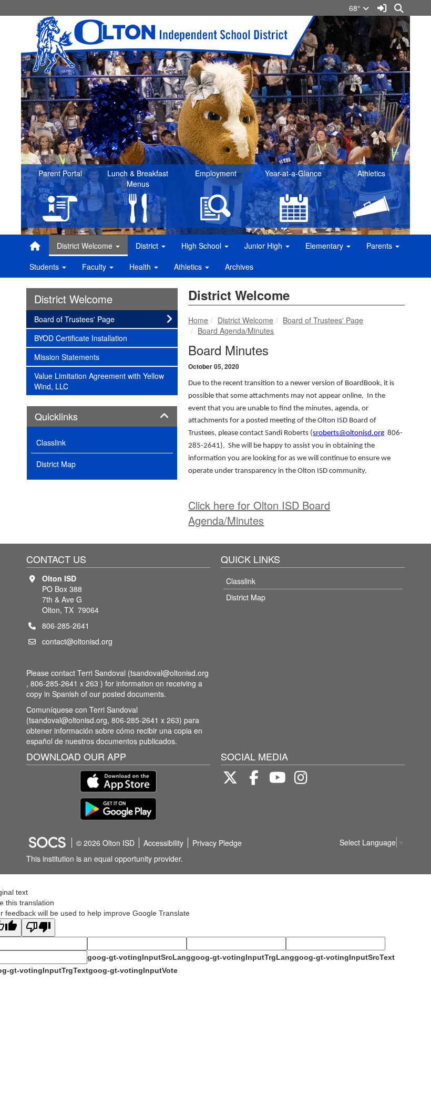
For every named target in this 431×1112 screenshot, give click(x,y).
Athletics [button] (189, 266)
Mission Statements (66, 356)
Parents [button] (380, 245)
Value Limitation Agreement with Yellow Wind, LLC (99, 380)
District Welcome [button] (86, 245)
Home (198, 320)
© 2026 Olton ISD (105, 843)
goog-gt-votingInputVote (133, 970)
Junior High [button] (264, 245)
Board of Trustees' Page (323, 320)
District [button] (148, 245)
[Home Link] (35, 245)
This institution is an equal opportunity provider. (104, 858)
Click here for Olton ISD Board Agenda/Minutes (259, 512)
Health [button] (141, 266)
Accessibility (163, 843)
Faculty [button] (95, 266)
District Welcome (245, 320)
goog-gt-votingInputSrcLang (139, 957)
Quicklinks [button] (68, 416)
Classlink (51, 442)
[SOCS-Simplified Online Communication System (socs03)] (46, 843)
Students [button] (45, 266)
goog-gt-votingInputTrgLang (242, 957)
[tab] (102, 416)
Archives (239, 266)
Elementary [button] (325, 245)
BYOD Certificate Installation (80, 337)
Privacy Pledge (217, 843)
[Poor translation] (38, 927)
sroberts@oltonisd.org (348, 433)
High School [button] (202, 245)
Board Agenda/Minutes (236, 330)
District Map (56, 464)
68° (356, 8)
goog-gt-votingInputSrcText (344, 957)
